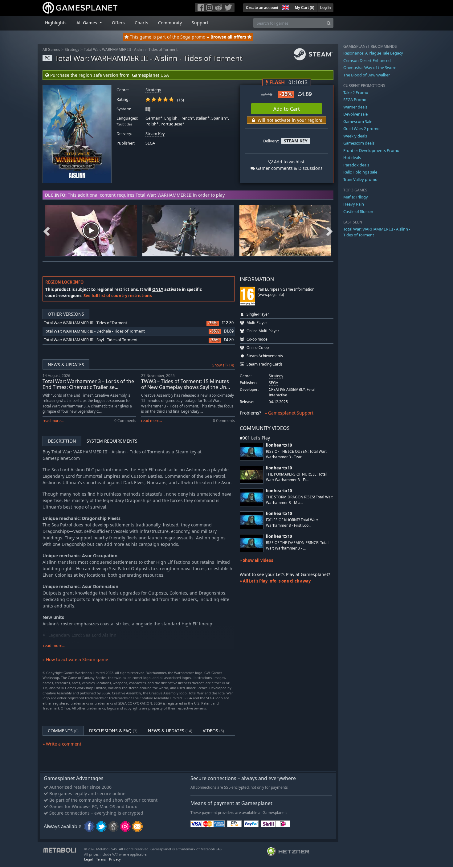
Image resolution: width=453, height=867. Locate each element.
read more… (54, 645)
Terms (101, 859)
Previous (46, 230)
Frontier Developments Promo (371, 150)
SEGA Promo (354, 99)
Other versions (66, 314)
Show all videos (257, 560)
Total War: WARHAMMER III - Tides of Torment (85, 322)
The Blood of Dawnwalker (366, 75)
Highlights (56, 23)
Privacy (115, 859)
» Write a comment (62, 744)
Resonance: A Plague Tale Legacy (373, 53)
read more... (53, 420)
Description (62, 441)
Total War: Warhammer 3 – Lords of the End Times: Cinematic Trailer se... (88, 384)
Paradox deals (356, 165)
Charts (141, 23)
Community (170, 23)
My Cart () (304, 8)
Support (200, 23)
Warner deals (355, 107)
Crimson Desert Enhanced (367, 60)
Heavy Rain (353, 204)
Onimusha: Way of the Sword (370, 67)
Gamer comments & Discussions (289, 168)
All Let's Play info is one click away (276, 581)
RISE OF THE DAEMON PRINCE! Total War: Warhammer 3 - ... (297, 545)
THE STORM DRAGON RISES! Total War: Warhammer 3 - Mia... (299, 500)
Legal (88, 859)
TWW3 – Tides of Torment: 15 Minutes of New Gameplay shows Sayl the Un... (185, 384)
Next (329, 230)
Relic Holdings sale (360, 172)
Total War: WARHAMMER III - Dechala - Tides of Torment (94, 331)
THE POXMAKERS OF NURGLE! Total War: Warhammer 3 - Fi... (296, 477)
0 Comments (125, 420)
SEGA (150, 143)
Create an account (262, 8)
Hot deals (352, 157)
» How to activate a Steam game (75, 659)
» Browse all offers (226, 37)
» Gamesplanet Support (289, 413)
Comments (63, 731)
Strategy (72, 49)
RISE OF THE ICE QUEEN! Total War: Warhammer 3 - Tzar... (296, 454)
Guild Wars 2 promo (361, 128)
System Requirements (112, 441)
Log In (325, 8)
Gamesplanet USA (150, 75)
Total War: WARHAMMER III (164, 195)
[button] (285, 7)
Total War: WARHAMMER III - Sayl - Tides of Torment (91, 339)
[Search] (328, 23)
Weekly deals (355, 136)
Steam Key (155, 133)
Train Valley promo (360, 179)
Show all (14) (223, 365)
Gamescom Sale (357, 121)
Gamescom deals (358, 143)
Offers (118, 23)
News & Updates (66, 364)
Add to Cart (286, 108)
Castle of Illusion (358, 211)
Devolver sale (355, 114)
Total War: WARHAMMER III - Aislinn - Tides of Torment (131, 49)
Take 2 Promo (355, 92)
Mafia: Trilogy (355, 197)
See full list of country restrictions (118, 295)
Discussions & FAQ (113, 731)
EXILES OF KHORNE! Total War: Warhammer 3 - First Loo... (292, 522)
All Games (51, 49)
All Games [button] (87, 23)
